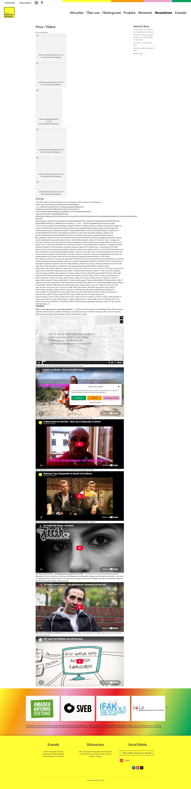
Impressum (91, 780)
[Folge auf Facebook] (133, 767)
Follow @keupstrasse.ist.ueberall (136, 753)
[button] (119, 386)
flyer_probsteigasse (42, 32)
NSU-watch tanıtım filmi (109, 633)
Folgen (127, 760)
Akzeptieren (79, 398)
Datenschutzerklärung (95, 402)
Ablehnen (94, 398)
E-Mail (87, 754)
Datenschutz (100, 780)
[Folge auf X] (141, 767)
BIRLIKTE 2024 (138, 53)
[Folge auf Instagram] (121, 760)
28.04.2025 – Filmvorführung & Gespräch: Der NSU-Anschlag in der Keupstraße (143, 37)
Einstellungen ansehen (111, 398)
